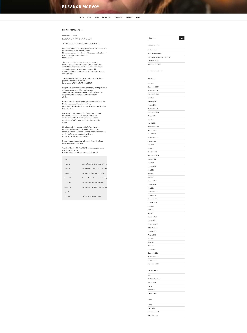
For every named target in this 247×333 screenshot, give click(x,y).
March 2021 (151, 123)
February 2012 (152, 217)
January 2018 (152, 166)
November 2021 (153, 108)
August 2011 (152, 235)
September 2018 (153, 155)
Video (138, 17)
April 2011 (151, 246)
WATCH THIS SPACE (154, 64)
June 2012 (151, 209)
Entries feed (152, 308)
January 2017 (152, 181)
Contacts (129, 17)
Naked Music (152, 282)
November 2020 (153, 126)
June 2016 (151, 188)
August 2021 (152, 116)
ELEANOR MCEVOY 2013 (77, 38)
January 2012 (152, 220)
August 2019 (152, 141)
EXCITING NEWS (153, 61)
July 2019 (151, 145)
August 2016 (152, 184)
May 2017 (151, 173)
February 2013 (152, 195)
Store (97, 17)
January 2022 (152, 105)
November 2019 (153, 137)
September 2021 (153, 112)
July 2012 (151, 206)
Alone (150, 275)
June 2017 (151, 170)
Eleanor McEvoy (81, 7)
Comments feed (153, 312)
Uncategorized (152, 293)
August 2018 (152, 159)
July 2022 (151, 98)
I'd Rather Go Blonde (154, 279)
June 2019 (151, 148)
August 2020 (152, 130)
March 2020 (152, 134)
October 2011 (152, 231)
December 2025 (153, 87)
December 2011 (153, 224)
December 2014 (153, 191)
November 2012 (153, 199)
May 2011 (151, 242)
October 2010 (152, 260)
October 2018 (152, 152)
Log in (150, 304)
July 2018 (151, 163)
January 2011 (152, 249)
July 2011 (150, 238)
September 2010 (153, 264)
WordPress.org (153, 315)
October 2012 (152, 202)
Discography (106, 17)
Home (82, 17)
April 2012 (151, 213)
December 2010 (153, 253)
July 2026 (151, 83)
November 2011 (153, 228)
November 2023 (153, 90)
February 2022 (152, 101)
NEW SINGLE (152, 50)
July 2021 (151, 119)
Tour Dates (118, 17)
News (89, 17)
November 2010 (153, 256)
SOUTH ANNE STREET (155, 53)
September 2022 (153, 94)
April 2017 (151, 177)
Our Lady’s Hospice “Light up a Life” (159, 57)
